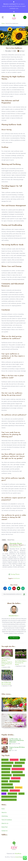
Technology (19, 787)
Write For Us (5, 823)
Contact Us (4, 830)
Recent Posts (11, 539)
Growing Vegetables (19, 775)
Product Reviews (14, 781)
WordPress (18, 853)
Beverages (5, 759)
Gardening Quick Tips (18, 769)
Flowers (23, 759)
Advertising (5, 816)
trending (21, 793)
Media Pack (5, 827)
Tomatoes (4, 790)
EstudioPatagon (19, 857)
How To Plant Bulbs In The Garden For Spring (20, 663)
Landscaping (5, 778)
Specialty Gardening (7, 787)
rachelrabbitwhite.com (15, 546)
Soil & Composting (7, 784)
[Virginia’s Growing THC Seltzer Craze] (5, 749)
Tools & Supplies (14, 790)
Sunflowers (17, 578)
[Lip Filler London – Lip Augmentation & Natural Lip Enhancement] (5, 741)
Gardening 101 (17, 766)
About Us (4, 812)
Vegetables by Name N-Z (9, 799)
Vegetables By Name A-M (9, 796)
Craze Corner (14, 759)
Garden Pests (5, 772)
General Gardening (17, 772)
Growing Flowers (15, 574)
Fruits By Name (20, 762)
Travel (3, 793)
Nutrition (4, 781)
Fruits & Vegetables (7, 762)
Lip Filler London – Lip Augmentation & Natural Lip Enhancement (16, 740)
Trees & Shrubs (12, 793)
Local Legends (16, 778)
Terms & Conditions (7, 820)
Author (4, 539)
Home (3, 23)
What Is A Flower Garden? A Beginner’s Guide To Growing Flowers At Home (7, 662)
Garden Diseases (6, 766)
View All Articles (14, 637)
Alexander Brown (15, 543)
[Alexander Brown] (5, 551)
